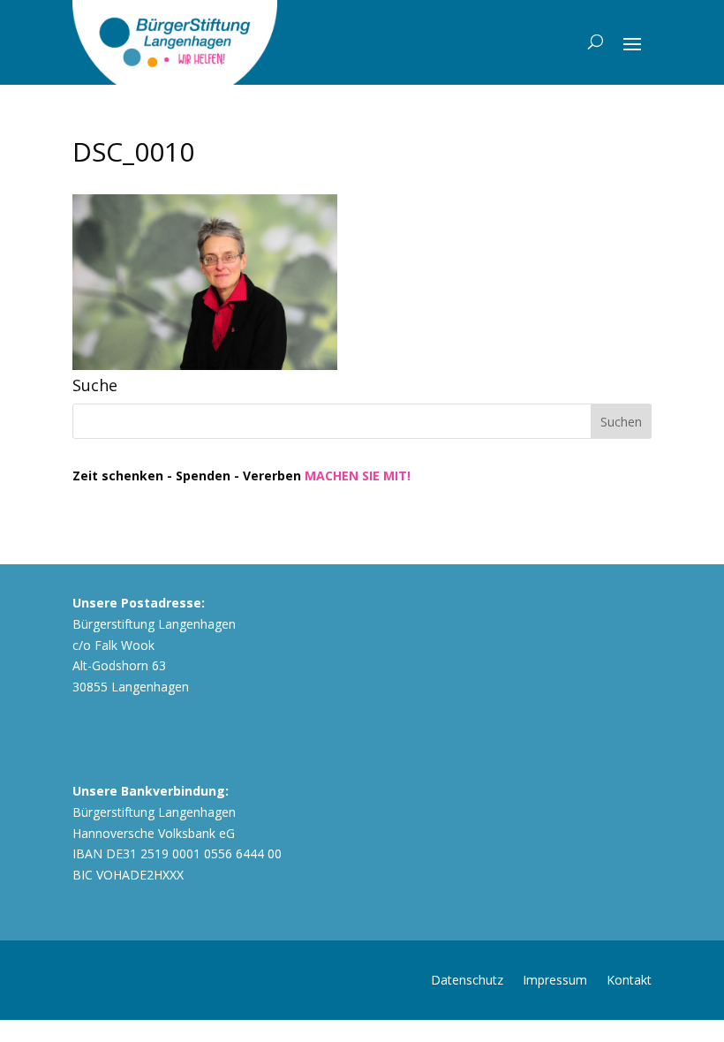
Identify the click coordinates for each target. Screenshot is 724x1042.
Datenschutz (467, 978)
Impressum (555, 978)
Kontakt (629, 978)
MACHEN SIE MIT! (358, 475)
